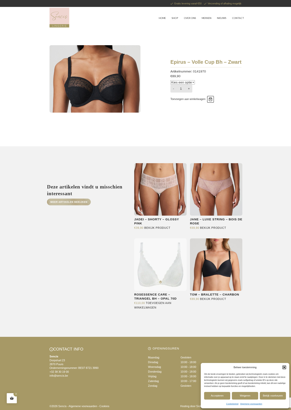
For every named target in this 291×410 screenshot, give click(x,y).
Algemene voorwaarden (251, 404)
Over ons (190, 18)
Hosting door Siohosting (194, 406)
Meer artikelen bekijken (68, 202)
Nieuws (221, 18)
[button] (284, 367)
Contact (238, 18)
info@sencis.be (59, 375)
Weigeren (245, 395)
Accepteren (217, 395)
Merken (206, 18)
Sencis (62, 406)
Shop (175, 18)
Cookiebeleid (232, 404)
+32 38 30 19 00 (59, 371)
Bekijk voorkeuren (273, 395)
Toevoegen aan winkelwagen (187, 99)
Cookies (104, 406)
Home (162, 18)
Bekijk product (157, 227)
